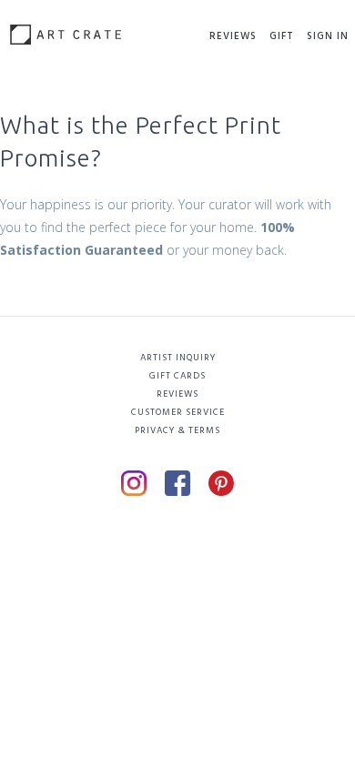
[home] (61, 27)
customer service (178, 412)
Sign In (328, 36)
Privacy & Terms (177, 430)
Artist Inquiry (178, 357)
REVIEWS (177, 394)
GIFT (281, 36)
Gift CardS (177, 376)
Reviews (233, 36)
